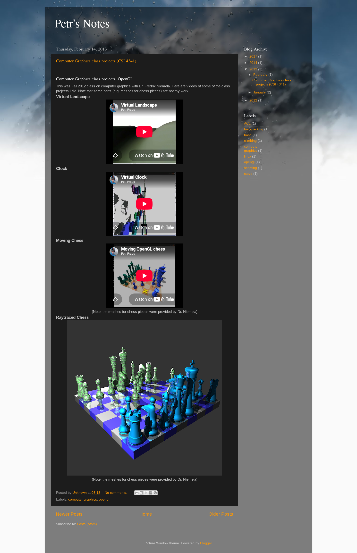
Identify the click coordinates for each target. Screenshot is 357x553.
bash (248, 135)
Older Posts (221, 514)
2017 (253, 56)
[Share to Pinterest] (155, 492)
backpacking (253, 129)
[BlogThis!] (141, 492)
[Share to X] (146, 492)
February (260, 74)
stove (248, 174)
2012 (253, 100)
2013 (253, 69)
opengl (104, 499)
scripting (250, 168)
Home (145, 514)
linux (247, 156)
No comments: (116, 492)
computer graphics (82, 499)
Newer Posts (69, 514)
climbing (250, 140)
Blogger (206, 543)
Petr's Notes (82, 23)
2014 (253, 63)
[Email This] (136, 492)
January (260, 92)
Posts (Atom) (87, 524)
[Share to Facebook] (150, 492)
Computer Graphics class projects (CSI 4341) (96, 61)
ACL (247, 123)
